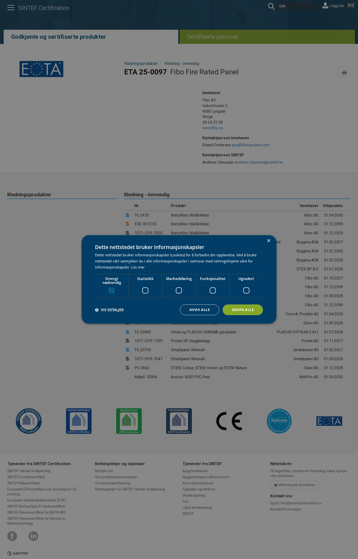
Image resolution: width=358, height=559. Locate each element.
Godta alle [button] (243, 309)
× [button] (268, 241)
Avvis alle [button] (199, 309)
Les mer (138, 267)
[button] (109, 309)
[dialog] (179, 279)
